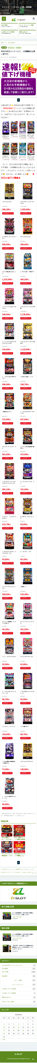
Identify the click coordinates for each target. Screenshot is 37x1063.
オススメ (12, 47)
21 (23, 1030)
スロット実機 (24, 980)
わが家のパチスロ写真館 (8, 32)
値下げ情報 (4, 25)
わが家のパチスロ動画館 (18, 993)
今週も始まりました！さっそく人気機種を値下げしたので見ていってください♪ (18, 869)
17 (4, 1030)
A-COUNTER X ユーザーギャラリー (18, 965)
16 (33, 1027)
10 (4, 1027)
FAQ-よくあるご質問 (18, 1001)
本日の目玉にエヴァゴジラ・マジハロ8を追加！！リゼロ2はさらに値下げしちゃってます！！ (18, 873)
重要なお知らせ (23, 32)
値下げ (19, 47)
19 (14, 1030)
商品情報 (18, 976)
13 (18, 1027)
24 (4, 1033)
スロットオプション (23, 984)
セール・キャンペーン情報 (26, 25)
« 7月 (3, 1039)
